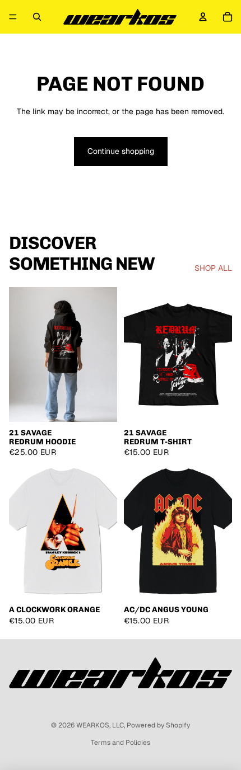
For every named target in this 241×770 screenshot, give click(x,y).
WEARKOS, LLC (100, 725)
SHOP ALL (213, 268)
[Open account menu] (203, 16)
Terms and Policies (120, 742)
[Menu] (13, 17)
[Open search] (37, 16)
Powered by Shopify (158, 725)
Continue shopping (120, 151)
